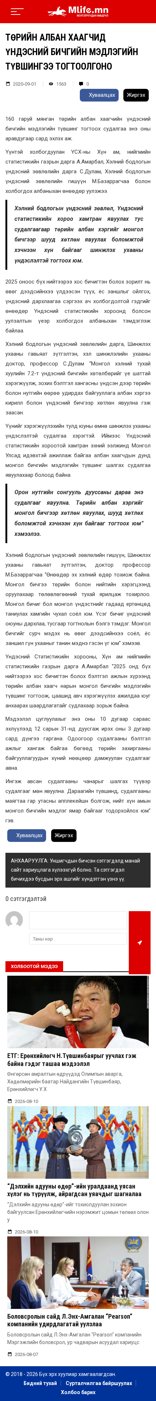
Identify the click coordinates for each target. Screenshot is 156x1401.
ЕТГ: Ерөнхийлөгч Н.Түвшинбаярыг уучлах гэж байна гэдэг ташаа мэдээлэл (71, 1059)
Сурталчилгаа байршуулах (99, 1383)
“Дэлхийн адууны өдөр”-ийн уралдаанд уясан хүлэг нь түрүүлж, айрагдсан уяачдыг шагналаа (74, 1190)
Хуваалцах (101, 95)
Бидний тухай (40, 1383)
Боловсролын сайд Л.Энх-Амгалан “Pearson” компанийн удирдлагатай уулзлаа (69, 1320)
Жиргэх (136, 95)
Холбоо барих (78, 1392)
